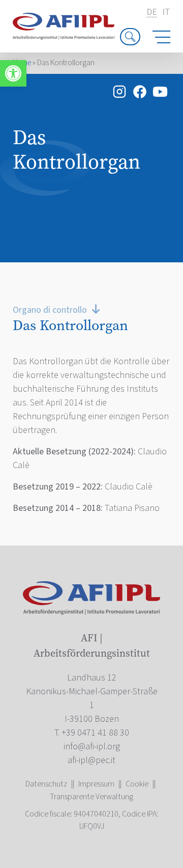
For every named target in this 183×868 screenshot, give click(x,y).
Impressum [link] (96, 784)
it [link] (166, 12)
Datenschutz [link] (46, 784)
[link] (13, 73)
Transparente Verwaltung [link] (91, 796)
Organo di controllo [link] (50, 310)
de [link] (151, 12)
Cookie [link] (137, 784)
